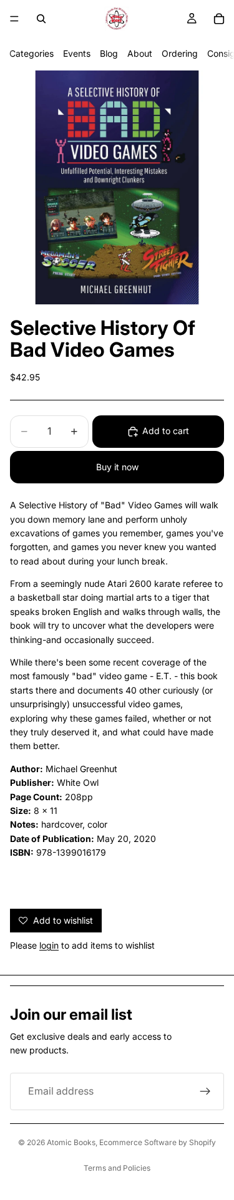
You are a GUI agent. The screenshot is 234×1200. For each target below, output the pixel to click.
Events (76, 53)
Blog (109, 53)
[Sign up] (205, 1091)
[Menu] (14, 18)
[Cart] (219, 18)
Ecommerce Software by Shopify (157, 1142)
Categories (31, 53)
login (49, 945)
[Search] (41, 18)
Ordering (180, 53)
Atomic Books (71, 1142)
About (139, 53)
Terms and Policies (117, 1168)
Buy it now (117, 467)
